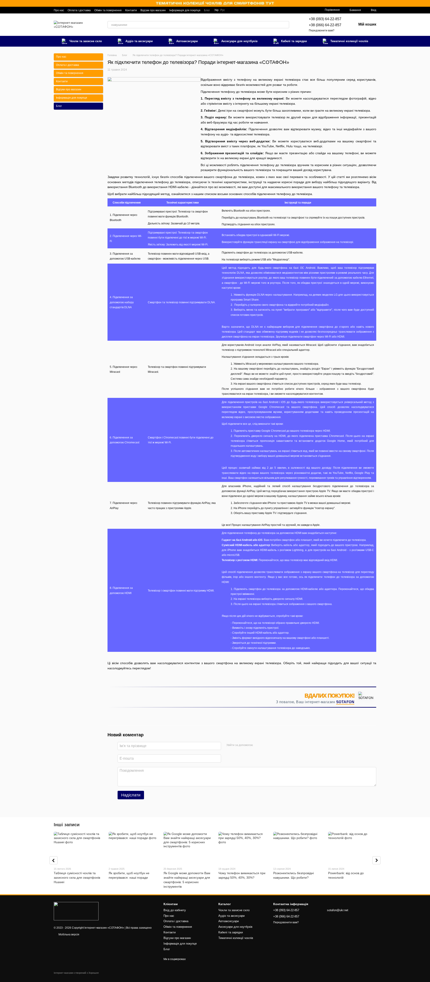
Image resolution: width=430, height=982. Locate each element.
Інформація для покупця (184, 10)
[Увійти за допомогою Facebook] (257, 745)
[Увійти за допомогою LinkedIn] (272, 745)
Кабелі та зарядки (294, 41)
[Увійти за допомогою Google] (265, 745)
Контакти (131, 10)
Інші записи (67, 824)
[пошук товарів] (285, 24)
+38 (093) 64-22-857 (325, 19)
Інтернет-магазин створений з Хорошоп (76, 972)
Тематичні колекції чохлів (349, 41)
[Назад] (53, 860)
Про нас (59, 10)
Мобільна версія (68, 934)
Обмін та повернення (108, 10)
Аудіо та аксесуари (139, 41)
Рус (222, 10)
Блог (207, 10)
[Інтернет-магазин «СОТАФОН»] (76, 911)
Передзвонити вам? (321, 30)
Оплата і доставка (79, 10)
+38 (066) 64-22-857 (325, 25)
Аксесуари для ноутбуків (239, 41)
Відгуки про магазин (153, 10)
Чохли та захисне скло (85, 41)
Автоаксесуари (187, 41)
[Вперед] (376, 860)
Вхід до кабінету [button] (174, 910)
